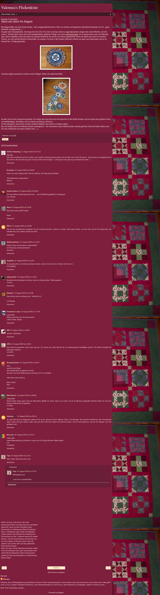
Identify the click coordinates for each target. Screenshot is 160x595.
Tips (8, 456)
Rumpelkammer (13, 363)
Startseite (56, 568)
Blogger (60, 592)
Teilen (5, 139)
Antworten (10, 163)
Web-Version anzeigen (56, 572)
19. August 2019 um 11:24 (26, 471)
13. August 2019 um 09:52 (28, 191)
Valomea (10, 416)
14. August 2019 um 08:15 (27, 416)
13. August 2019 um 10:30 (29, 242)
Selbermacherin (13, 242)
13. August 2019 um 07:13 (31, 152)
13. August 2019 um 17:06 (30, 312)
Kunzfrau (10, 170)
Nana (9, 207)
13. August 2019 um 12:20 (24, 261)
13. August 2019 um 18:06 (20, 330)
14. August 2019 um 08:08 (26, 395)
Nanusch (10, 435)
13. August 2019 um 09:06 (24, 170)
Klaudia (10, 293)
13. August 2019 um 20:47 (29, 363)
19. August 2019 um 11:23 (20, 456)
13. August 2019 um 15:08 (23, 293)
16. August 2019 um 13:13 (24, 435)
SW (8, 330)
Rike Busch (11, 395)
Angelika (10, 261)
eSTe (9, 344)
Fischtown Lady (13, 312)
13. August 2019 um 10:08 (22, 226)
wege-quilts (11, 277)
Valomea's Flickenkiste (19, 7)
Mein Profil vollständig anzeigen (12, 588)
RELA (9, 226)
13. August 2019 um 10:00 (21, 207)
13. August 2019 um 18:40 (21, 344)
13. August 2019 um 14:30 (26, 277)
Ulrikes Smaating (13, 152)
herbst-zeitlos (12, 191)
